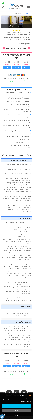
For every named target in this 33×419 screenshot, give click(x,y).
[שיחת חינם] (24, 392)
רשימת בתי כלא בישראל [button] (23, 322)
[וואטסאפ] (9, 392)
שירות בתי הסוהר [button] (25, 307)
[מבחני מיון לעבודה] (16, 5)
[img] (29, 6)
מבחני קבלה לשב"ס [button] (24, 218)
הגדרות (16, 415)
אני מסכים (16, 406)
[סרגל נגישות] (3, 416)
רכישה (26, 67)
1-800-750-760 (7, 78)
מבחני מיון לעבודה (28, 13)
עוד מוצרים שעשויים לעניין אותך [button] (16, 48)
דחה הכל (16, 410)
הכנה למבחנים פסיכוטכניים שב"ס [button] (19, 160)
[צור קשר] (16, 392)
